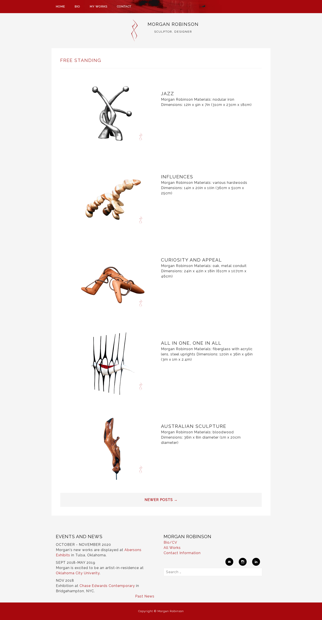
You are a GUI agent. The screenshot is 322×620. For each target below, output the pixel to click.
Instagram (243, 562)
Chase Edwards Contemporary (107, 586)
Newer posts (161, 500)
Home (60, 6)
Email (229, 562)
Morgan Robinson (173, 24)
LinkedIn (256, 562)
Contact (124, 6)
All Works (172, 548)
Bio (77, 6)
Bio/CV (170, 542)
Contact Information (182, 553)
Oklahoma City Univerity (78, 573)
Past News (144, 596)
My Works (98, 6)
